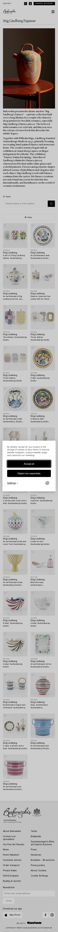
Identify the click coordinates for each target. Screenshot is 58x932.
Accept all (29, 463)
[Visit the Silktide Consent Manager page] (47, 483)
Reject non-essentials (29, 473)
